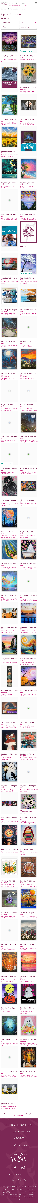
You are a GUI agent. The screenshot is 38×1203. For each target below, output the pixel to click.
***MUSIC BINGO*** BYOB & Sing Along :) (28, 314)
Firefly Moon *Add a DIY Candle (8, 187)
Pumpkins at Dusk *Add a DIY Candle (28, 695)
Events (22, 3)
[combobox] (9, 22)
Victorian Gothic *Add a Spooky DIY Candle (8, 790)
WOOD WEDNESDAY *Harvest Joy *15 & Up (8, 885)
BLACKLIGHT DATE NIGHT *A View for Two (9, 409)
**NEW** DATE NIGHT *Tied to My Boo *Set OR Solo (9, 1107)
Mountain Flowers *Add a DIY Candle (28, 948)
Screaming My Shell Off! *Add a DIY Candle (8, 568)
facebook (15, 1168)
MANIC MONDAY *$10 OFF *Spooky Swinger (9, 1044)
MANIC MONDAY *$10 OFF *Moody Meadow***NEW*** (28, 441)
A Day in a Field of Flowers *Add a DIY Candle (9, 155)
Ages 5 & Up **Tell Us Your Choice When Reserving (9, 219)
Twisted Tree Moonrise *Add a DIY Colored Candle (28, 917)
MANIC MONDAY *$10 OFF (9, 853)
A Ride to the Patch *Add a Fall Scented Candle (28, 758)
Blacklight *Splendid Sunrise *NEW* (7, 472)
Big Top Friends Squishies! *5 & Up (9, 822)
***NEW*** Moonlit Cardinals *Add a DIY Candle (7, 378)
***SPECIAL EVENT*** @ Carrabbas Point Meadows (28, 631)
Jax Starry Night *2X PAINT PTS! (28, 60)
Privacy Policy (19, 1174)
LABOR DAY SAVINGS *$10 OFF (9, 60)
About (19, 1138)
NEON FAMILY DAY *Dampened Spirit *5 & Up (28, 409)
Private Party (19, 1131)
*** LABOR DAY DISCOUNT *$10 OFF (9, 282)
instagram (23, 1168)
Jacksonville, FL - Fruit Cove (10, 9)
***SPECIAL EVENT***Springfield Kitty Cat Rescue (28, 822)
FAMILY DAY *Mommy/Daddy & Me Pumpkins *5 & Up (8, 949)
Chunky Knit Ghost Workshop (26, 1012)
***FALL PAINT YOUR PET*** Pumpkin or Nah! (9, 631)
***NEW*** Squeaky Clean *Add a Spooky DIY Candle (28, 568)
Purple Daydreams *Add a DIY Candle (28, 282)
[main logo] (4, 3)
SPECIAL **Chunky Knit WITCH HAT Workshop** (8, 1075)
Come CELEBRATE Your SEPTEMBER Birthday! (8, 536)
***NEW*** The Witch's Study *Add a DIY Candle (9, 726)
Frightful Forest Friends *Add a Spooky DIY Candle (28, 1075)
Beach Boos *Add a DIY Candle (27, 187)
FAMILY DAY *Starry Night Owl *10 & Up (28, 536)
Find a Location (19, 1125)
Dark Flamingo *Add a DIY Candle (9, 504)
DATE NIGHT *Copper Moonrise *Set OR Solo (27, 123)
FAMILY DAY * (5, 1011)
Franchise (19, 1144)
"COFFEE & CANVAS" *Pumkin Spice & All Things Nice (28, 886)
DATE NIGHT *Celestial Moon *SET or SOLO (27, 726)
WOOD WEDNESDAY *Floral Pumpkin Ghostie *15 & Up (28, 1045)
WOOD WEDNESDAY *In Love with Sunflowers (28, 92)
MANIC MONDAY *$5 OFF (9, 662)
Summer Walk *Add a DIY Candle (9, 123)
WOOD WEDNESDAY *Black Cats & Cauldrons (8, 917)
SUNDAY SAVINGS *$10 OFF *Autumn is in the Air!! (28, 219)
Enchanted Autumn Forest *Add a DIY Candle (9, 980)
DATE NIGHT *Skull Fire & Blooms (28, 504)
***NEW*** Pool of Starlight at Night (9, 346)
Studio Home (13, 3)
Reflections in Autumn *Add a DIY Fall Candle (27, 980)
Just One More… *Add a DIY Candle (28, 853)
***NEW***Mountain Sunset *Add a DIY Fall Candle (28, 377)
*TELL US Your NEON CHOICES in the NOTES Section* (27, 346)
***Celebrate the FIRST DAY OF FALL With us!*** (27, 663)
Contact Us (19, 1180)
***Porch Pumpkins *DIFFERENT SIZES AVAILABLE (7, 696)
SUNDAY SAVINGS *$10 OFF (8, 441)
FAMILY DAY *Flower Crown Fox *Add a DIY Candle (8, 759)
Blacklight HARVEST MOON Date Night (29, 790)
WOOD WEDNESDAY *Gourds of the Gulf (8, 314)
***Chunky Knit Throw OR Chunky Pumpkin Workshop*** (28, 473)
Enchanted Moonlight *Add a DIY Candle (9, 599)
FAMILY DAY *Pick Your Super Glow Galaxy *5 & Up (28, 599)
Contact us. (19, 1115)
